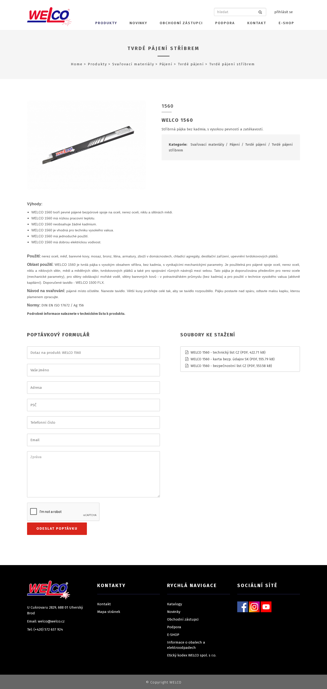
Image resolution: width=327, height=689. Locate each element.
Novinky (138, 23)
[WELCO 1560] (86, 145)
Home (77, 64)
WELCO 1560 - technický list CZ (215, 352)
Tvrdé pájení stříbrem (164, 48)
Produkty (106, 23)
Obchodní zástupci (181, 23)
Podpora (225, 23)
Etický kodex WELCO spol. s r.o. (191, 655)
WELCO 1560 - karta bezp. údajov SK (220, 359)
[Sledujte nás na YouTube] (266, 606)
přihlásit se (283, 12)
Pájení (166, 64)
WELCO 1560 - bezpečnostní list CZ (218, 366)
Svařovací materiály (133, 64)
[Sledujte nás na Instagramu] (254, 606)
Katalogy (174, 604)
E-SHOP (286, 23)
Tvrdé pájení (191, 64)
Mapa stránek (108, 612)
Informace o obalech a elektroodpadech (186, 645)
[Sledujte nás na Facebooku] (242, 606)
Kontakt (256, 23)
